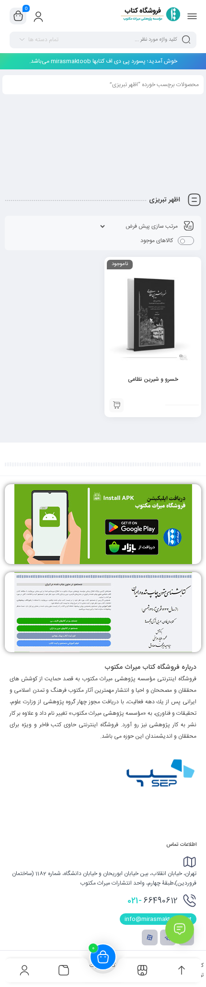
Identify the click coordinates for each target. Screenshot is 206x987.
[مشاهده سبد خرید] (18, 16)
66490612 (152, 901)
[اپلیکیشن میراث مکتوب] (103, 524)
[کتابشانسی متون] (103, 612)
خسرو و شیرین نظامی (153, 379)
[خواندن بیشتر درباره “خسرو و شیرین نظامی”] (116, 405)
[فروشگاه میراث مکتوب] (147, 16)
